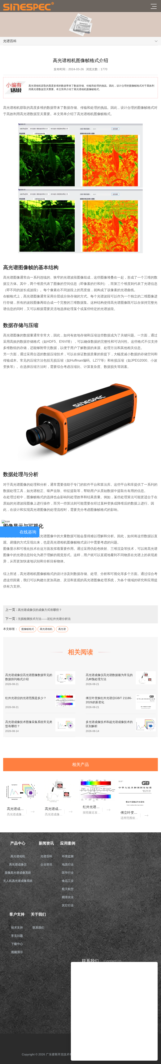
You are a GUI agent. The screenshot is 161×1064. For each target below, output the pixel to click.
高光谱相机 (17, 856)
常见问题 (17, 935)
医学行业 (68, 872)
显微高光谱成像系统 (18, 872)
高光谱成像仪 (18, 864)
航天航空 (68, 889)
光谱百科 (46, 856)
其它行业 (68, 905)
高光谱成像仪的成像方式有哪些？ (40, 609)
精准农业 (68, 897)
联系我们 (38, 927)
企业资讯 (46, 864)
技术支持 (17, 927)
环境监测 (68, 856)
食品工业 (68, 880)
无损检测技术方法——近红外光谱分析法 (44, 618)
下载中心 (17, 944)
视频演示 (17, 952)
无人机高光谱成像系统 (17, 880)
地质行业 (68, 864)
